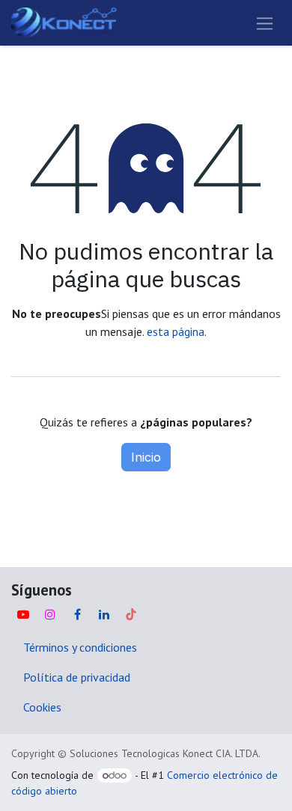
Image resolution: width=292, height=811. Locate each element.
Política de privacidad (76, 677)
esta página (175, 331)
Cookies (42, 707)
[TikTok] (131, 614)
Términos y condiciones (80, 647)
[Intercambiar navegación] (265, 23)
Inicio (146, 457)
